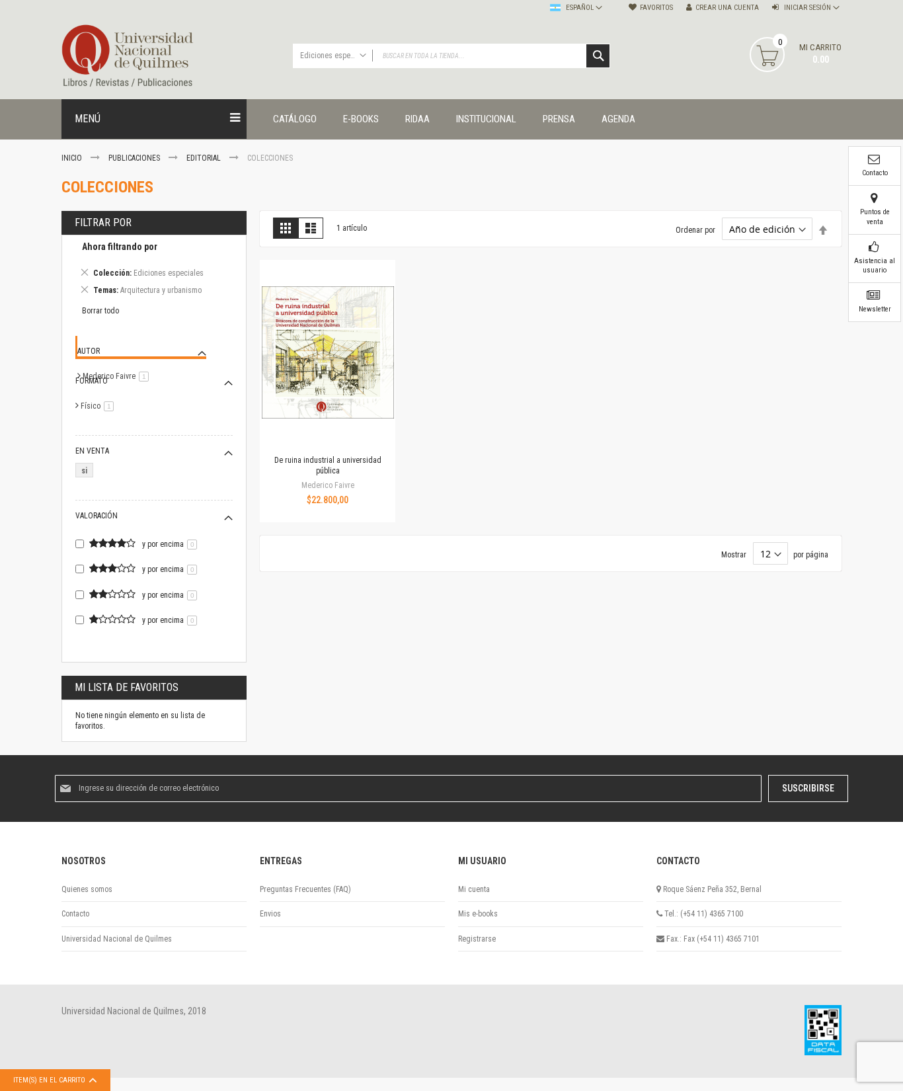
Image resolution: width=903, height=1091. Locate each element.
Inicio (72, 158)
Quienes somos (86, 889)
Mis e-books (478, 913)
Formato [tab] (91, 380)
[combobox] (451, 55)
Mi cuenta (474, 889)
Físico (99, 406)
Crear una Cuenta (727, 7)
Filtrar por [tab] (103, 222)
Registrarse (477, 939)
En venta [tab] (92, 451)
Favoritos (656, 7)
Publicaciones (135, 158)
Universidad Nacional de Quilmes (116, 939)
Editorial (204, 158)
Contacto (75, 913)
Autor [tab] (88, 351)
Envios (270, 913)
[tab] (154, 270)
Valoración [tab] (96, 515)
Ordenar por (695, 230)
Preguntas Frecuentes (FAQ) (305, 889)
